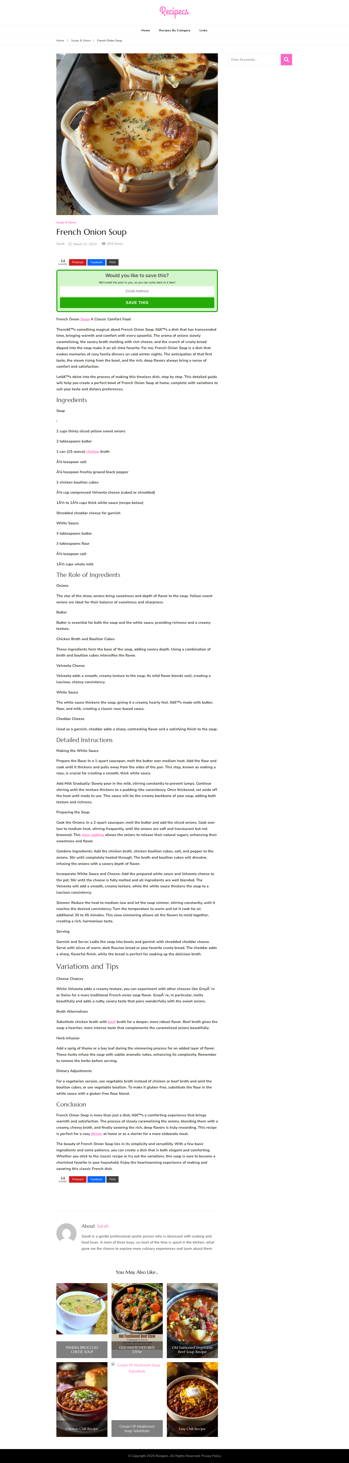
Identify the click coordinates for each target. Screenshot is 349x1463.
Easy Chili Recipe (192, 1429)
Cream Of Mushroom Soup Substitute (137, 1428)
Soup (84, 319)
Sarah (60, 244)
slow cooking (93, 834)
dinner (96, 1133)
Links (204, 30)
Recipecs (162, 1456)
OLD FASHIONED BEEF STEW (137, 1349)
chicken (92, 451)
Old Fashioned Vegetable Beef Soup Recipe (192, 1349)
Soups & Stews (66, 222)
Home (145, 30)
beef (112, 1021)
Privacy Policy (211, 1456)
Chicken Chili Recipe (81, 1429)
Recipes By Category (174, 30)
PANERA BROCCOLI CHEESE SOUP (82, 1349)
